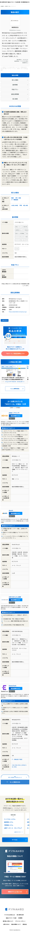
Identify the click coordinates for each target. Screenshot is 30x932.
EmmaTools (12, 686)
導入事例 (15, 99)
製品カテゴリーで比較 (13, 2)
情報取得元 (24, 62)
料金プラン (15, 89)
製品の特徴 (15, 75)
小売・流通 (18, 198)
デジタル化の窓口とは (9, 915)
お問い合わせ (6, 924)
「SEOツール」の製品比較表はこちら (15, 353)
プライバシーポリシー (20, 921)
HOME (2, 6)
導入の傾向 (15, 80)
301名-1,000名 (9, 366)
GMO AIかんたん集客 (15, 597)
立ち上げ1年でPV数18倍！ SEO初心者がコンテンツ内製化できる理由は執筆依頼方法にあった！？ (13, 378)
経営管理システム (8, 822)
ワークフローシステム (9, 819)
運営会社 (25, 924)
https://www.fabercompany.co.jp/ (18, 312)
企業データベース (8, 828)
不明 (20, 205)
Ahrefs (11, 510)
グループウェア (18, 828)
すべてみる (14, 840)
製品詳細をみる (15, 416)
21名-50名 (14, 765)
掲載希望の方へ (26, 2)
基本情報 (15, 85)
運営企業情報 (15, 94)
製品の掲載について (16, 924)
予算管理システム (8, 825)
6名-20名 (25, 205)
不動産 (20, 759)
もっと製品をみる (15, 782)
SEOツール (7, 6)
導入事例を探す (3, 2)
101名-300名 (14, 205)
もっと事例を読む (15, 388)
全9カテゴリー (18, 832)
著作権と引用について (8, 921)
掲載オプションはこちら (15, 892)
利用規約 (20, 918)
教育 (3, 366)
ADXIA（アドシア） (14, 413)
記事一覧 (20, 2)
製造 (12, 198)
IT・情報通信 (14, 199)
